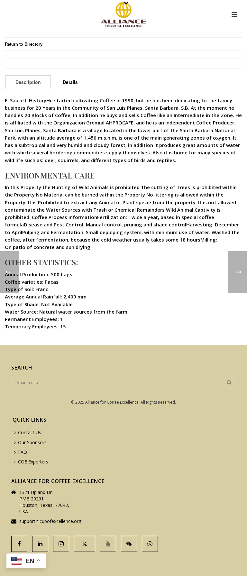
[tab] (28, 82)
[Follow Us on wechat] (129, 544)
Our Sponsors (32, 442)
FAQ (22, 452)
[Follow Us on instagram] (61, 544)
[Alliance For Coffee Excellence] (123, 14)
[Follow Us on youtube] (108, 544)
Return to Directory (23, 44)
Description (28, 82)
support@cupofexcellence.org (50, 521)
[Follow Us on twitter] (84, 544)
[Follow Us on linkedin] (40, 544)
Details (70, 82)
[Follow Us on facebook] (19, 544)
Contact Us (29, 432)
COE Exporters (33, 462)
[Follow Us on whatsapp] (150, 544)
